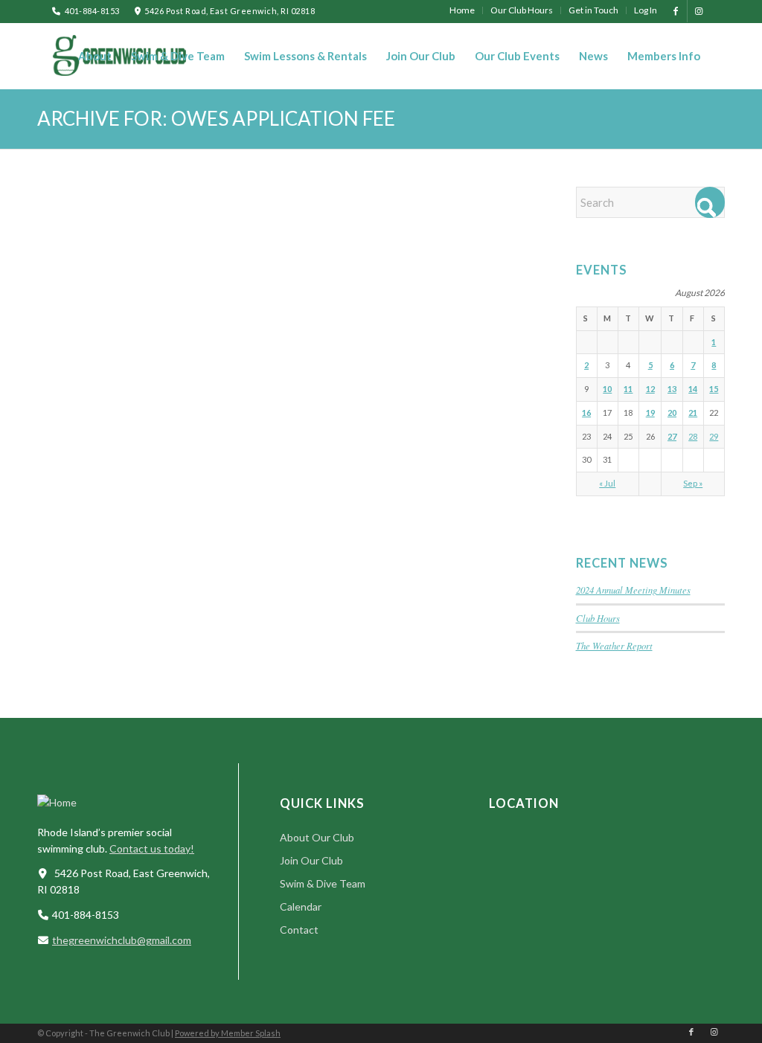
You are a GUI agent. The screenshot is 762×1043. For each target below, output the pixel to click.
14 (692, 389)
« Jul (607, 483)
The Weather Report (614, 645)
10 (607, 389)
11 (628, 389)
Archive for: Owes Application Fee (216, 118)
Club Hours (598, 618)
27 (671, 436)
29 (713, 436)
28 (692, 436)
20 (671, 412)
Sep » (692, 483)
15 (713, 389)
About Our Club (317, 837)
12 (650, 389)
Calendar (300, 906)
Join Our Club (311, 860)
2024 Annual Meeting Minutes (633, 589)
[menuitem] (462, 10)
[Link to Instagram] (699, 11)
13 (671, 389)
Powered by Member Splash (228, 1033)
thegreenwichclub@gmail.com (121, 940)
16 (586, 412)
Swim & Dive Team (322, 883)
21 (692, 412)
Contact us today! (151, 848)
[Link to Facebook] (676, 11)
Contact (299, 929)
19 (650, 412)
